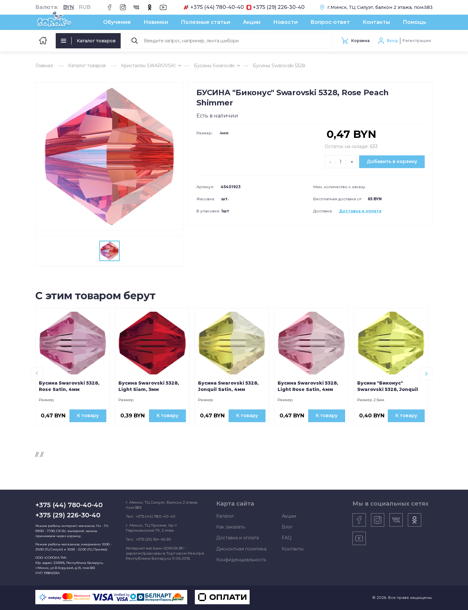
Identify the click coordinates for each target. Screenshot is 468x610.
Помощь (414, 22)
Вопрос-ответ (330, 22)
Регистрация (416, 40)
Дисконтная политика (241, 549)
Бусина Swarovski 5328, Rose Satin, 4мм (69, 386)
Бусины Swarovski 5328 (279, 65)
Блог (287, 527)
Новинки (156, 22)
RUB (84, 7)
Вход (392, 40)
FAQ (287, 538)
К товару (88, 415)
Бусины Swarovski (214, 65)
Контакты (376, 22)
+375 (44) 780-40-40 (217, 7)
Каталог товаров (96, 41)
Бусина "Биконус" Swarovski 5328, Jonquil (387, 386)
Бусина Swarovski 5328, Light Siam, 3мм (148, 386)
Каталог (225, 516)
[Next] (426, 373)
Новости (285, 22)
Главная (44, 65)
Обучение (117, 22)
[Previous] (37, 373)
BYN (68, 7)
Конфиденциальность (241, 560)
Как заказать (230, 527)
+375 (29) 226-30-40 (279, 7)
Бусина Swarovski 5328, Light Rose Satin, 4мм (308, 386)
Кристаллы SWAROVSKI (148, 65)
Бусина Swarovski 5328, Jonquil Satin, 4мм (228, 386)
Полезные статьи (205, 22)
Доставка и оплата (360, 211)
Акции (251, 22)
